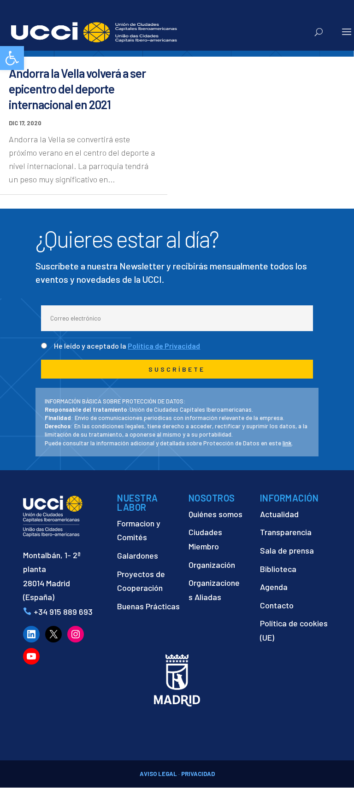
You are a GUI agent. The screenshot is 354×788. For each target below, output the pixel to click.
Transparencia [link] (286, 532)
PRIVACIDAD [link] (198, 773)
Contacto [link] (277, 605)
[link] (12, 58)
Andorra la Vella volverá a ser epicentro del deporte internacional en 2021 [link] (77, 88)
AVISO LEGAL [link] (158, 773)
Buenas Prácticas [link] (148, 606)
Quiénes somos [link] (215, 514)
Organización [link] (212, 565)
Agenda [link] (274, 587)
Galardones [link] (137, 555)
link (287, 443)
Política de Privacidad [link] (164, 345)
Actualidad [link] (279, 514)
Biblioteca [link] (278, 569)
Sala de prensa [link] (287, 550)
